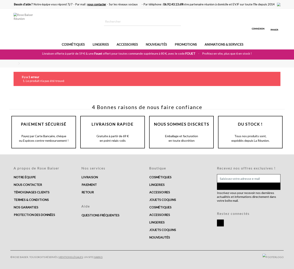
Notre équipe (25, 177)
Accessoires (159, 192)
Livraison (90, 177)
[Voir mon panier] (274, 22)
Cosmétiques (160, 177)
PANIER (274, 29)
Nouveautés (159, 237)
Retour (88, 192)
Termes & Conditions (31, 199)
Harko (98, 257)
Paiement (89, 184)
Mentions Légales (71, 257)
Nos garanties (26, 207)
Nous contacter (28, 184)
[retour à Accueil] (15, 63)
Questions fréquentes (100, 215)
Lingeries (157, 184)
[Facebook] (220, 223)
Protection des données (34, 215)
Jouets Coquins (162, 199)
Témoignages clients (32, 192)
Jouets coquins (162, 230)
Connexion (258, 28)
